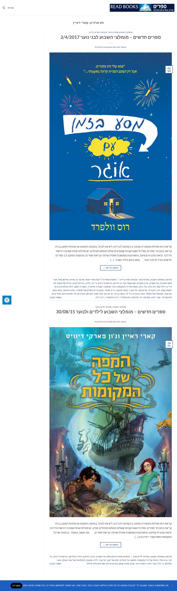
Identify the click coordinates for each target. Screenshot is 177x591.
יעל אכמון (143, 290)
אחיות (72, 279)
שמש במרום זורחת (114, 563)
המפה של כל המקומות (127, 286)
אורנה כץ (80, 279)
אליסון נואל (63, 279)
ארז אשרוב (154, 283)
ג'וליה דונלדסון (75, 556)
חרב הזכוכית (154, 290)
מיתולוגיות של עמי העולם (73, 560)
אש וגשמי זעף (129, 283)
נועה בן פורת (139, 293)
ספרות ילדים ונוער (103, 307)
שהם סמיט (129, 563)
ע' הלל (161, 563)
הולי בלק (143, 286)
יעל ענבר (133, 290)
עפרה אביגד (79, 293)
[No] (172, 586)
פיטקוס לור (167, 297)
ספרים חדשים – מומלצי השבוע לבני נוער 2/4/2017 (110, 37)
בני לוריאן (117, 283)
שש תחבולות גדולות (95, 563)
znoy (124, 47)
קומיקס (146, 297)
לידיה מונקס (92, 560)
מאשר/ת (16, 585)
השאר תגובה (55, 297)
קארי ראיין (156, 297)
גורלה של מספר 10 (62, 283)
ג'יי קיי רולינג (91, 283)
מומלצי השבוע (126, 32)
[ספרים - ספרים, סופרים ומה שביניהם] (142, 8)
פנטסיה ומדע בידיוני (98, 32)
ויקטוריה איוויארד (95, 286)
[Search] (4, 7)
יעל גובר (102, 560)
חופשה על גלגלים (128, 560)
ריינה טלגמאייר (112, 297)
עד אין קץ (108, 293)
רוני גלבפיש (137, 297)
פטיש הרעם (67, 293)
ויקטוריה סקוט (80, 286)
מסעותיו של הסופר (154, 293)
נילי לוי (129, 293)
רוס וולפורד (125, 297)
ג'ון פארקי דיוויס (105, 283)
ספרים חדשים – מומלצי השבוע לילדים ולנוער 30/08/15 (110, 311)
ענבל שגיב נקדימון (94, 293)
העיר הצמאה (110, 286)
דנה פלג (152, 286)
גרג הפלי (163, 560)
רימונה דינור (141, 563)
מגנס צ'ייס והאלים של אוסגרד (90, 290)
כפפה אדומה (122, 290)
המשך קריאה (110, 267)
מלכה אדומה (69, 290)
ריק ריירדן (100, 297)
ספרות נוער (113, 32)
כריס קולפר (110, 290)
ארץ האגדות (142, 283)
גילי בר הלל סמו (164, 286)
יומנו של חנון (113, 560)
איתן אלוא (111, 556)
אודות (11, 7)
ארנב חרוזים (89, 556)
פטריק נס (56, 293)
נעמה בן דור (119, 293)
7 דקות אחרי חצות (93, 279)
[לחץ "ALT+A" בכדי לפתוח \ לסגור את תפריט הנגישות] (6, 300)
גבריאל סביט (78, 283)
